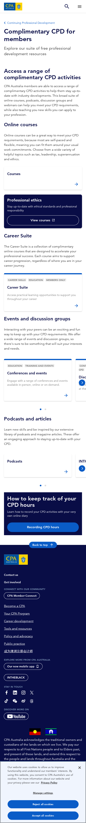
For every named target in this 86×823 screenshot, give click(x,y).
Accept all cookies (43, 815)
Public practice (14, 643)
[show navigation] (79, 6)
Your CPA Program (17, 613)
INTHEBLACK (16, 677)
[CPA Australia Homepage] (13, 7)
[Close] (79, 767)
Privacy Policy (49, 782)
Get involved (12, 582)
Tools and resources (18, 628)
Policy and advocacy (18, 636)
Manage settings (43, 793)
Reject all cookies (43, 804)
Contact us (11, 575)
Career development (18, 621)
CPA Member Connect (21, 595)
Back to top (40, 545)
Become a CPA (14, 606)
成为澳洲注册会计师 (18, 651)
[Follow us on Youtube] (16, 716)
